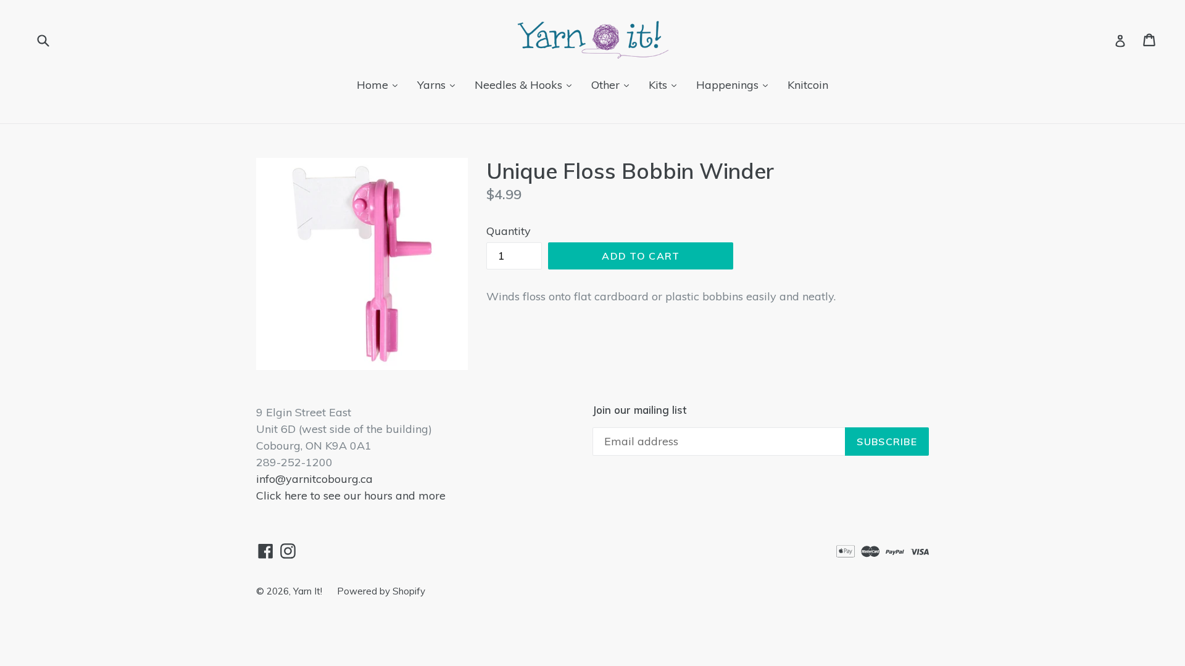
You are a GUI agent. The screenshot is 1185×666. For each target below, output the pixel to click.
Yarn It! (309, 591)
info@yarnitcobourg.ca (314, 479)
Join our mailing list (639, 410)
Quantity (508, 231)
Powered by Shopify (381, 591)
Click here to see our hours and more (351, 495)
